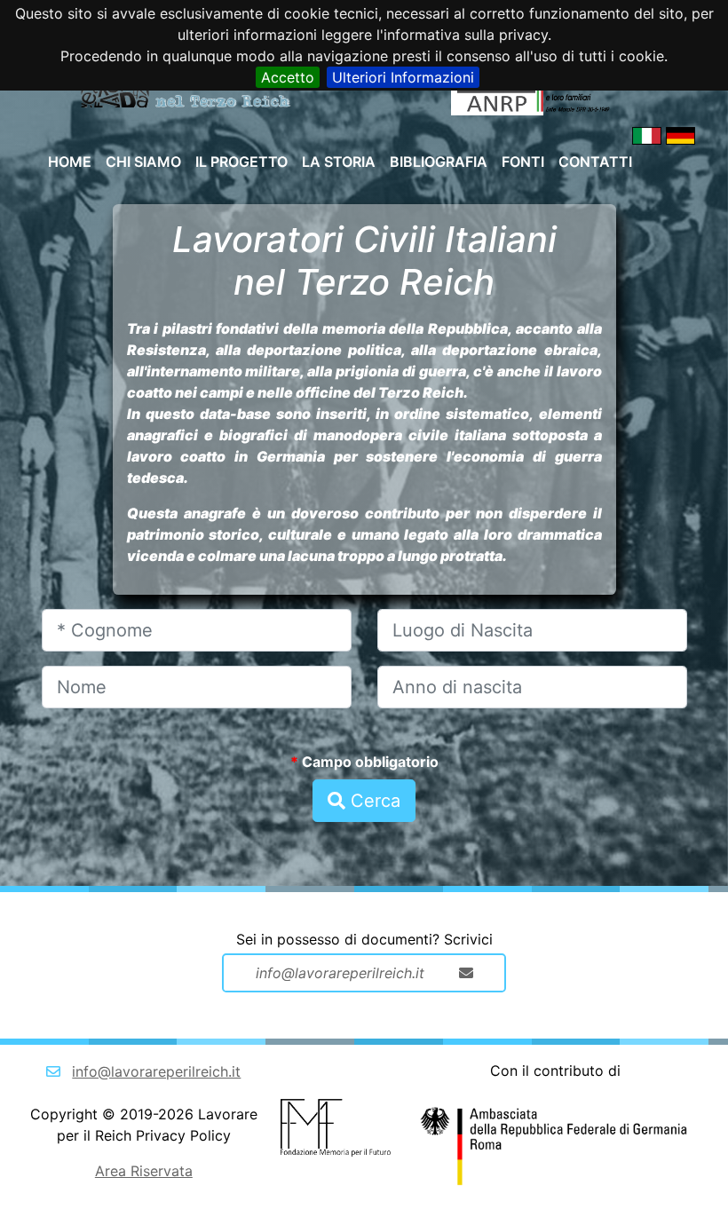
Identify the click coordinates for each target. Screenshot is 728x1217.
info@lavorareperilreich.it (156, 1071)
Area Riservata (144, 1171)
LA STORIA (339, 161)
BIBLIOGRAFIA (438, 161)
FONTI (523, 161)
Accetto (287, 77)
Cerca (372, 800)
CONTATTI (595, 161)
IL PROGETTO (241, 161)
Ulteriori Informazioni (403, 77)
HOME (69, 161)
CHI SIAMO (143, 161)
